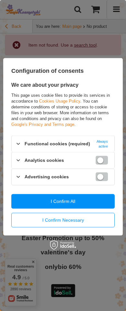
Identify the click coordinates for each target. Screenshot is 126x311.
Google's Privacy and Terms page (42, 124)
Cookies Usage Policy (59, 100)
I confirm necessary (63, 220)
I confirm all (63, 201)
